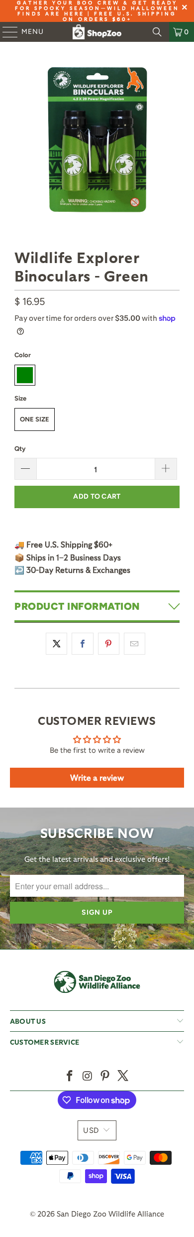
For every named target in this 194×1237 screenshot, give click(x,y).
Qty (19, 448)
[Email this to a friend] (134, 644)
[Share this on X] (56, 644)
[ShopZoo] (97, 32)
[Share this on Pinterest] (108, 644)
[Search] (157, 32)
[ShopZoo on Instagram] (87, 1076)
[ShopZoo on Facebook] (70, 1076)
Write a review (97, 777)
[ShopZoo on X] (123, 1076)
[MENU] (5, 32)
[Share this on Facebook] (82, 644)
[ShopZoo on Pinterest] (105, 1076)
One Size (34, 419)
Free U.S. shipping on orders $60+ (120, 16)
